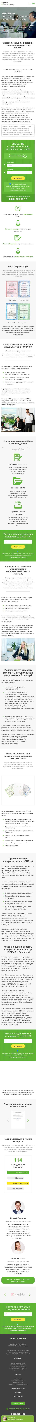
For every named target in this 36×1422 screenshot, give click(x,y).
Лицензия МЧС (18, 1379)
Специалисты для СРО (18, 1370)
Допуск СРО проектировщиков (18, 1364)
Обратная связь (18, 1403)
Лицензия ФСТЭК (18, 1382)
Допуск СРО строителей (18, 1363)
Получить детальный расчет (19, 1409)
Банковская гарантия (18, 1389)
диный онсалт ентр (7, 3)
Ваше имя (10, 162)
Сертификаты (18, 1396)
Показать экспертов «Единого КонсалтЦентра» (18, 1280)
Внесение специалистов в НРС (18, 1368)
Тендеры (18, 1392)
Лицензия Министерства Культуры (18, 1384)
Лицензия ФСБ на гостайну (18, 1380)
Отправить (18, 178)
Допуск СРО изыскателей (18, 1366)
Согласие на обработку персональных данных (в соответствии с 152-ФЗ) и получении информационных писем (18, 555)
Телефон (10, 169)
